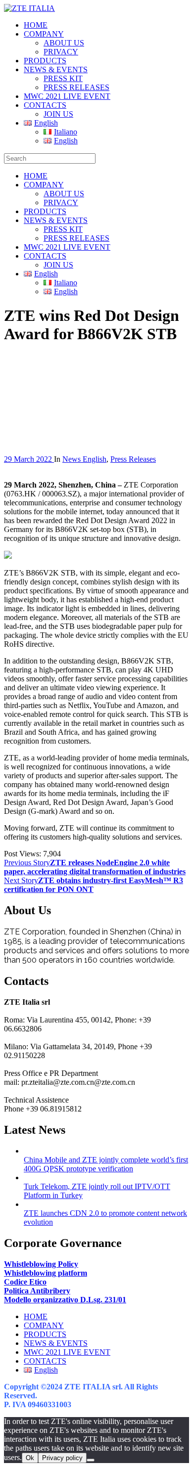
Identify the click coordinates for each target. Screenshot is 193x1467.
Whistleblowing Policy (41, 1264)
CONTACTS (45, 105)
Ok (30, 1458)
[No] (91, 1460)
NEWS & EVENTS (56, 69)
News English (84, 459)
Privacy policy (62, 1458)
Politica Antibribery (37, 1291)
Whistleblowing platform (45, 1273)
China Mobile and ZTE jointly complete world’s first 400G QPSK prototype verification (106, 1164)
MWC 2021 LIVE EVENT (67, 96)
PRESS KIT (63, 78)
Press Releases (133, 459)
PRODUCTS (45, 60)
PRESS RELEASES (76, 87)
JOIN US (58, 114)
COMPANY (44, 34)
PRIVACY (61, 51)
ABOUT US (64, 43)
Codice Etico (25, 1282)
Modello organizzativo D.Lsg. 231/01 (65, 1299)
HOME (36, 25)
